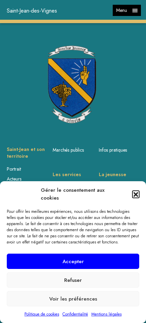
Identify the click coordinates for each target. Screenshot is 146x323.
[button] (135, 194)
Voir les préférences (73, 299)
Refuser (73, 280)
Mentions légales (106, 314)
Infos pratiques (113, 150)
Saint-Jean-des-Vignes (32, 11)
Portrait (14, 169)
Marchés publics (68, 150)
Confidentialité (75, 314)
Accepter (73, 261)
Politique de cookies (41, 314)
